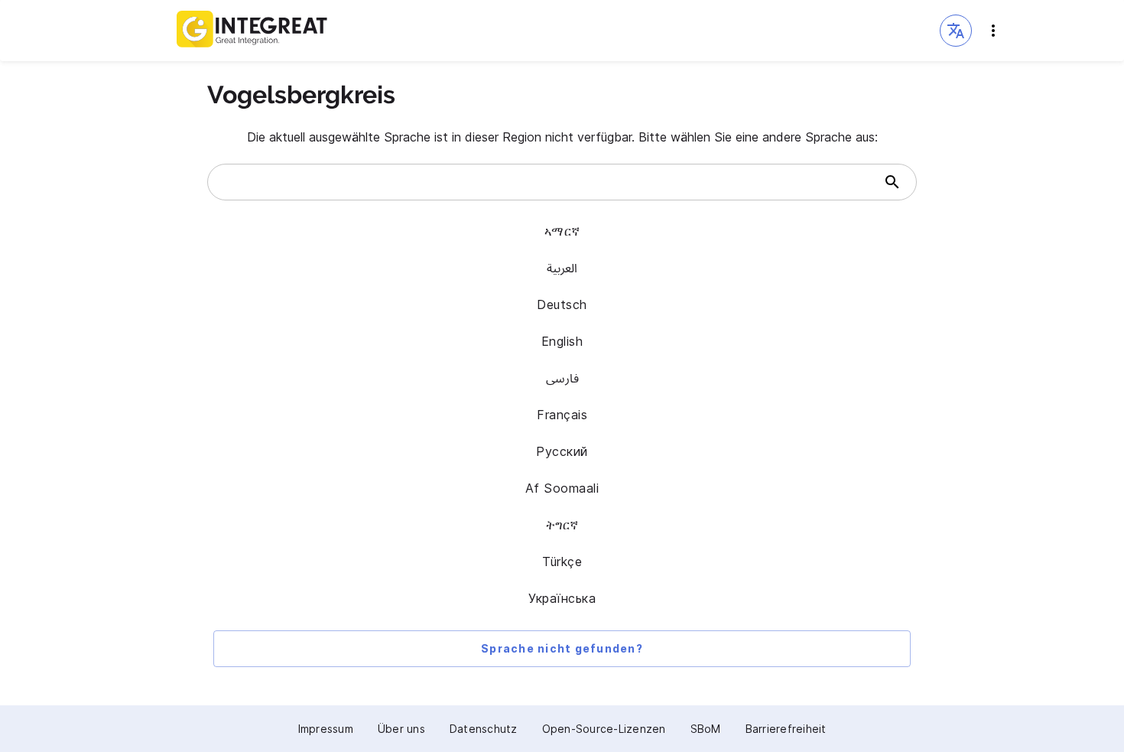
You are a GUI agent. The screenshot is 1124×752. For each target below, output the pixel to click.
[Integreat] (252, 30)
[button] (956, 31)
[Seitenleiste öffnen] (993, 30)
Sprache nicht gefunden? (562, 648)
